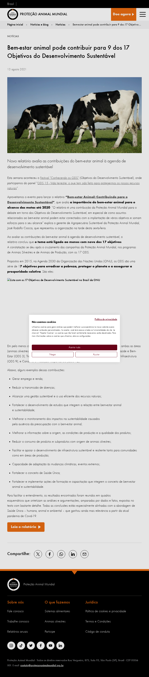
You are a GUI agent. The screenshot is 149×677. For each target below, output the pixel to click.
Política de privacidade (106, 319)
